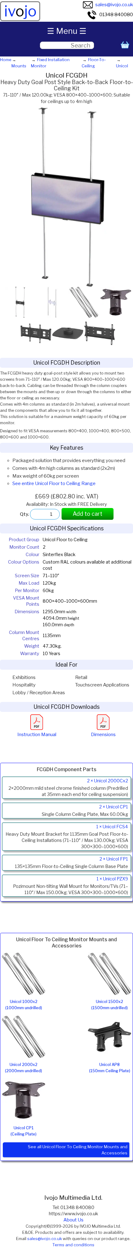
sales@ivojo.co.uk (114, 4)
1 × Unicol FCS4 (112, 827)
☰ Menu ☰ (66, 31)
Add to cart (87, 513)
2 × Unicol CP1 (113, 807)
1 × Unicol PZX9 (112, 879)
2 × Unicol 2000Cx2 (107, 781)
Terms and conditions (73, 1244)
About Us (73, 1220)
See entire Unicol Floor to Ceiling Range (54, 483)
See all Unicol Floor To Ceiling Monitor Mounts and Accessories (77, 1149)
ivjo (20, 11)
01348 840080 (116, 14)
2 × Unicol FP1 (113, 859)
